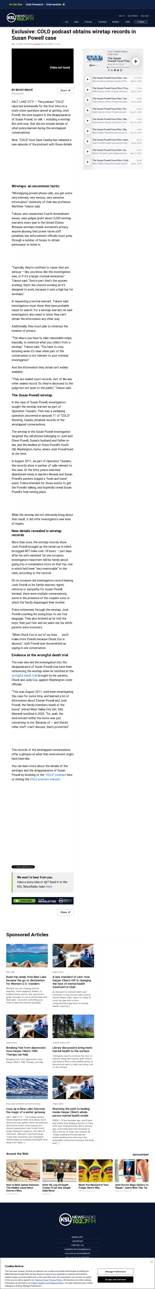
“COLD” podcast (55, 775)
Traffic (127, 22)
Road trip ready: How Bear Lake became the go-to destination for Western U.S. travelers (26, 980)
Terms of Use (41, 1280)
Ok (152, 1262)
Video (76, 22)
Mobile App (77, 1237)
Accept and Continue (115, 1279)
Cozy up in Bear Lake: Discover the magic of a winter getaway (25, 1110)
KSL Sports (133, 16)
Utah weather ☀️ (55, 4)
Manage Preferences (115, 1272)
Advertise (77, 1241)
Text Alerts (102, 22)
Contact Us (77, 1245)
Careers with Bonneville (77, 1249)
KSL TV (122, 16)
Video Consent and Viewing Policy (47, 1283)
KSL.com (144, 16)
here (49, 886)
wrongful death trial (24, 675)
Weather (115, 22)
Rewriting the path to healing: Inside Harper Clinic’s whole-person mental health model (71, 1112)
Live (66, 22)
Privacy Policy (56, 1280)
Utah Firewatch (34, 4)
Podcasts (88, 22)
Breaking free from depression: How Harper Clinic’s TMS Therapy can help (26, 1051)
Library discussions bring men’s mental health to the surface (72, 1049)
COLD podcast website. (45, 779)
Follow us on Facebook (77, 1253)
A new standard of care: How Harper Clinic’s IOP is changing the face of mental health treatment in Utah (72, 982)
